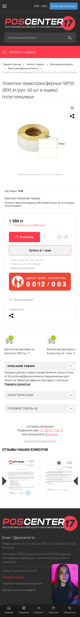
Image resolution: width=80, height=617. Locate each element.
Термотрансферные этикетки (23, 68)
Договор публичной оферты (19, 590)
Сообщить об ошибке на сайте (40, 441)
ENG (36, 6)
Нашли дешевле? (23, 299)
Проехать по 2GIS (13, 576)
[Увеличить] (40, 141)
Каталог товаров (22, 52)
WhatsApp (51, 434)
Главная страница (11, 64)
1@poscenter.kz (23, 538)
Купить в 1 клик (40, 250)
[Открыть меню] (5, 6)
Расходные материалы (61, 64)
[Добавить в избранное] (72, 108)
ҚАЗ (44, 6)
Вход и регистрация (64, 6)
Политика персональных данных (22, 583)
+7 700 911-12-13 (51, 430)
